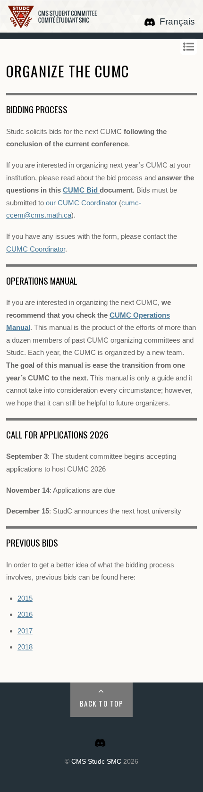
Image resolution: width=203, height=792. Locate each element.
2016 (25, 614)
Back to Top (102, 703)
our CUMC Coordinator (81, 203)
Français (177, 21)
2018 (25, 647)
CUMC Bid (81, 190)
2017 (25, 631)
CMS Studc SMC (96, 761)
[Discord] (149, 21)
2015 (25, 598)
